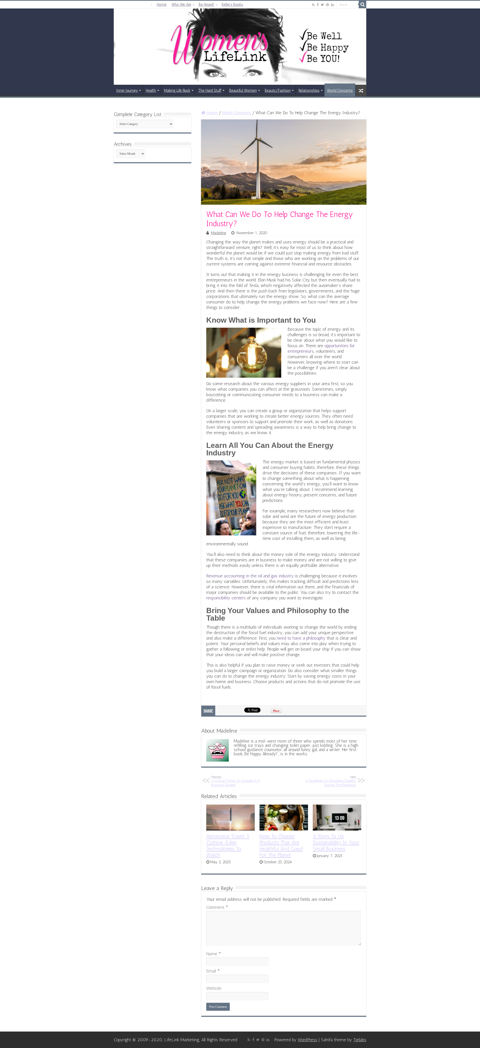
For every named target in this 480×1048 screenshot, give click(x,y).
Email (213, 971)
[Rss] (313, 5)
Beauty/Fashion (277, 90)
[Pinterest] (328, 5)
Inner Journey (127, 90)
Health (151, 90)
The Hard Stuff (209, 90)
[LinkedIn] (332, 5)
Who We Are (181, 4)
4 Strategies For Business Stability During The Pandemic (330, 781)
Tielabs (359, 1040)
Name (213, 954)
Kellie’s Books (232, 4)
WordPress (307, 1040)
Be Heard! (206, 4)
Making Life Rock (177, 90)
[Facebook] (317, 5)
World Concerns (340, 90)
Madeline (218, 233)
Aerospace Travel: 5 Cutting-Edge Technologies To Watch (227, 845)
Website (214, 988)
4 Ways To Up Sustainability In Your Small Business (336, 842)
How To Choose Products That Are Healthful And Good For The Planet (281, 845)
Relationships (309, 90)
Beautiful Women (243, 90)
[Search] (362, 4)
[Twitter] (322, 5)
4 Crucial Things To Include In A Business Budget (235, 781)
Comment (217, 907)
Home (161, 4)
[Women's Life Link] (240, 46)
